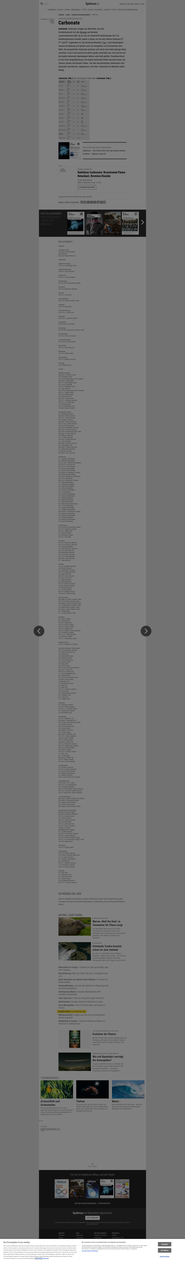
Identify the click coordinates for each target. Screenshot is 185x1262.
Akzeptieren (164, 1244)
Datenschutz (38, 1258)
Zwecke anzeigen (164, 1256)
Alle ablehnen (164, 1250)
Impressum (46, 1258)
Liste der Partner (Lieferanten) (90, 1251)
